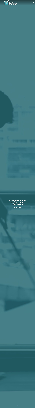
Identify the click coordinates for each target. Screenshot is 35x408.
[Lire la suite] (17, 405)
